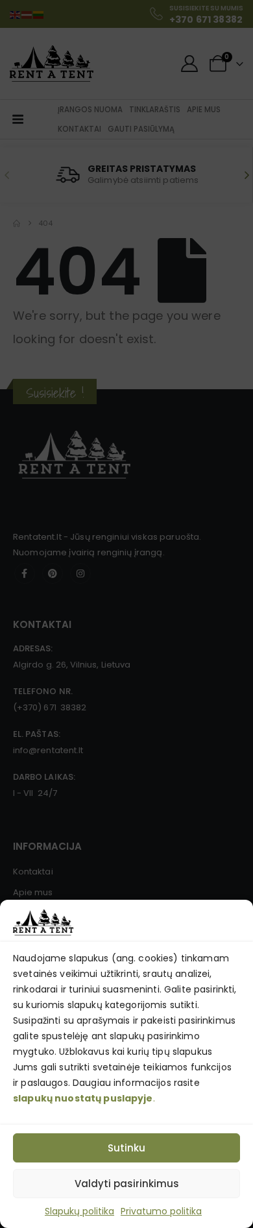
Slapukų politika (79, 1211)
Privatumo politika (161, 1211)
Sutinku (126, 1148)
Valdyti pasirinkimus (127, 1183)
